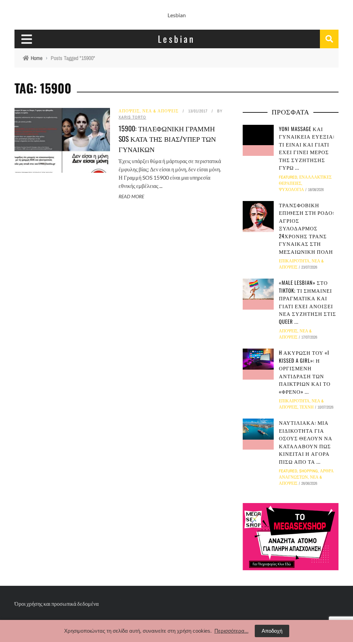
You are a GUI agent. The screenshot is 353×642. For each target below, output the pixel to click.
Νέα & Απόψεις (160, 111)
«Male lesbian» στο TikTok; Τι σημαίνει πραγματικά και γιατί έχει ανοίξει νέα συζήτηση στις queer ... (307, 302)
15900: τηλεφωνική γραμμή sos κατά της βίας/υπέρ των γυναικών (167, 138)
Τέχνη (307, 407)
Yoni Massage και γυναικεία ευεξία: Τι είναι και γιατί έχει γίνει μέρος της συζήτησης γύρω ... (306, 148)
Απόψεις (129, 111)
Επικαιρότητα (294, 261)
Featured (288, 177)
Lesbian (177, 15)
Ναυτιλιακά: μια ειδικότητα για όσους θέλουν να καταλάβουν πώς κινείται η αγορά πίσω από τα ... (305, 442)
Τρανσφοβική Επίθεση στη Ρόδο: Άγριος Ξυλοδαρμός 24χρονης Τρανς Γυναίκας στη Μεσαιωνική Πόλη (306, 228)
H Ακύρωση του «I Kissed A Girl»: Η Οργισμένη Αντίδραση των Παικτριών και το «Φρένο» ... (305, 372)
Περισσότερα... (231, 631)
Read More (131, 196)
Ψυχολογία (291, 189)
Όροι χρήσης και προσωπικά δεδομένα (56, 603)
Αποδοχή (272, 631)
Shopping (308, 471)
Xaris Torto (132, 117)
